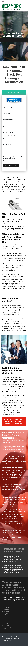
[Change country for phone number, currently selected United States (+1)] (5, 135)
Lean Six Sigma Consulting (12, 565)
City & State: (7, 113)
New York (6, 608)
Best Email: (6, 126)
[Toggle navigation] (3, 2)
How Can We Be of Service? (11, 144)
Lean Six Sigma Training (11, 572)
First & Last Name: (8, 119)
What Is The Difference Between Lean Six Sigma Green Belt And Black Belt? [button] (13, 422)
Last (16, 123)
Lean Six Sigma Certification (13, 567)
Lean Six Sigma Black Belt (12, 561)
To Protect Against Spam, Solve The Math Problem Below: (13, 157)
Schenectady (7, 627)
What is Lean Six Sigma (11, 556)
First (4, 123)
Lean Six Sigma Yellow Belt (12, 558)
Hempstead (7, 621)
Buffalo (6, 614)
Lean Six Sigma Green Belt (12, 559)
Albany (6, 623)
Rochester (6, 611)
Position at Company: (9, 138)
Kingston (6, 613)
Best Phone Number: (9, 132)
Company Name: (8, 107)
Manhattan (7, 609)
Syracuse (6, 625)
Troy (5, 628)
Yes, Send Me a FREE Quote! (11, 165)
